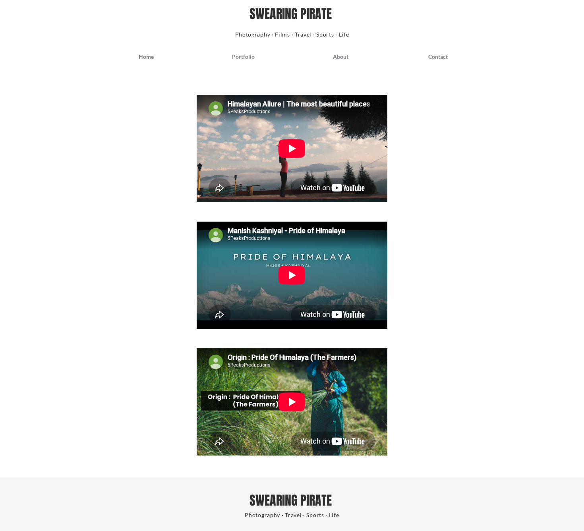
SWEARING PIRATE (292, 14)
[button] (243, 57)
